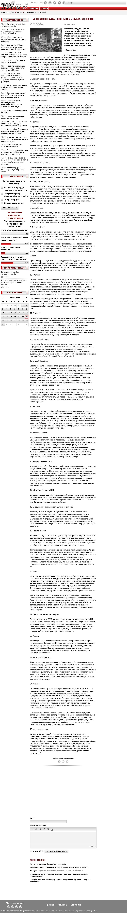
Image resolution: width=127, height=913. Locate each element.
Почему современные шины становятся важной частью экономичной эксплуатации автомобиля (14, 161)
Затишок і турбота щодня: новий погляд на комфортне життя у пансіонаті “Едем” (14, 131)
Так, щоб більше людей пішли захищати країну (14, 239)
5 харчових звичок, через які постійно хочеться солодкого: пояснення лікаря (14, 139)
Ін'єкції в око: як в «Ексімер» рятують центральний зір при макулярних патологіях (14, 55)
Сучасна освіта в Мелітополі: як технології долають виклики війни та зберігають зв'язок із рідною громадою (12, 78)
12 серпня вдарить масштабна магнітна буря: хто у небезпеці (13, 39)
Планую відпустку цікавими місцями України (16, 195)
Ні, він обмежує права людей (14, 231)
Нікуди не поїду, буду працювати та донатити (15, 189)
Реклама (62, 905)
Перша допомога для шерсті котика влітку (12, 117)
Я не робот (38, 851)
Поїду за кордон (11, 200)
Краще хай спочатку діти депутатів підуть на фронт (13, 258)
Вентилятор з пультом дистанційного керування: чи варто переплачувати (13, 95)
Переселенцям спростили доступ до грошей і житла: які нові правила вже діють (14, 152)
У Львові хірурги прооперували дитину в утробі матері (13, 170)
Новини (33, 8)
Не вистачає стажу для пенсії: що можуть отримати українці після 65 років (13, 68)
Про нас (50, 905)
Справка (44, 8)
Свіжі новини (14, 20)
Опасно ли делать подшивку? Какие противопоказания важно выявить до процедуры (11, 104)
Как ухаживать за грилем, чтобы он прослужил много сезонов (14, 88)
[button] (32, 829)
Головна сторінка (7, 12)
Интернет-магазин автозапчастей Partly (11, 146)
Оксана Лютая (69, 24)
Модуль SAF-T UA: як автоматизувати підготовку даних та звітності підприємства (14, 47)
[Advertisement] (63, 794)
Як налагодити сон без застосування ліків (13, 25)
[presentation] (32, 829)
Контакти (75, 905)
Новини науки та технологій (35, 12)
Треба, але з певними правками (10, 248)
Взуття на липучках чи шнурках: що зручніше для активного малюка (12, 32)
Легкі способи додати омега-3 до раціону (13, 62)
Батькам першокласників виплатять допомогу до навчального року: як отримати (14, 124)
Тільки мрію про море (14, 203)
